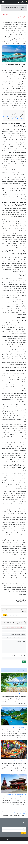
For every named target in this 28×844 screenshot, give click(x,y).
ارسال (24, 662)
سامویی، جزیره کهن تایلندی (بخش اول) (19, 727)
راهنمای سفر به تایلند (22, 693)
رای (5, 615)
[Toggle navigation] (2, 2)
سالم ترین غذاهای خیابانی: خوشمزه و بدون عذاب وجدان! (15, 760)
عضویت (24, 833)
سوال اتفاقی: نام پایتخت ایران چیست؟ (17, 655)
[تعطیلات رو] (22, 2)
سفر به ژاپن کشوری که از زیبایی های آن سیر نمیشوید (16, 794)
